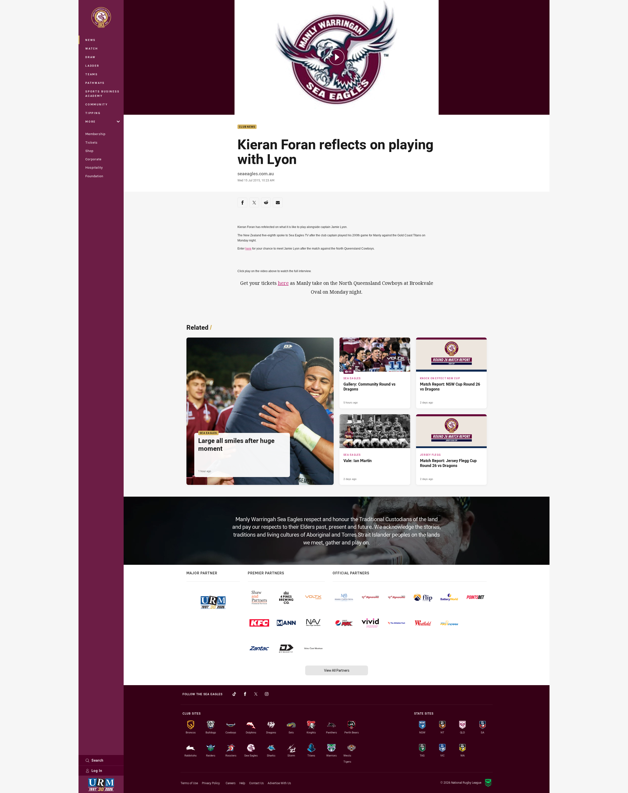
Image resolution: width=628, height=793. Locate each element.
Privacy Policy (211, 783)
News (90, 40)
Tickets (91, 142)
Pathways (95, 83)
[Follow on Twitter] (256, 694)
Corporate (93, 159)
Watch (91, 48)
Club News (247, 126)
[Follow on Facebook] (245, 694)
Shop (89, 151)
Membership (95, 134)
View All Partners (336, 670)
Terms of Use (189, 783)
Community (96, 104)
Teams (91, 74)
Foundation (94, 176)
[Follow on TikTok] (234, 694)
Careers (231, 783)
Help (242, 783)
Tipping (93, 113)
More (90, 121)
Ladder (92, 65)
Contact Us (256, 783)
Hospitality (94, 167)
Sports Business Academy (102, 93)
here (248, 248)
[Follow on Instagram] (267, 694)
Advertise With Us (279, 783)
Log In (97, 770)
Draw (90, 57)
